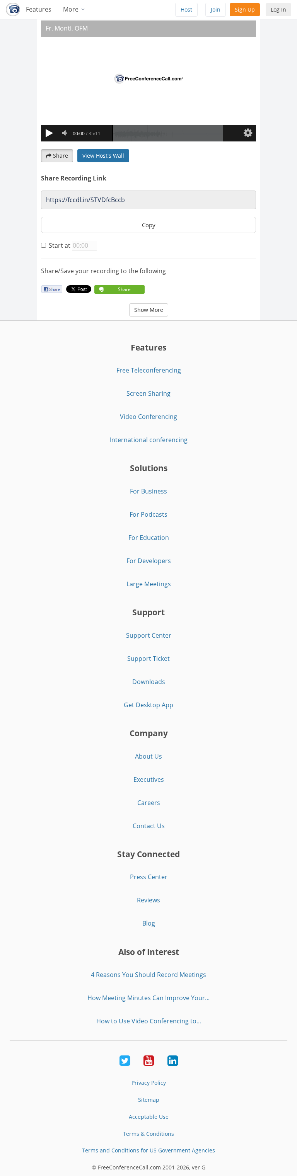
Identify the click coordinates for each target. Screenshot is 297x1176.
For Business (148, 491)
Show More (148, 309)
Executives (148, 779)
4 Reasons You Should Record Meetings (148, 974)
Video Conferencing (148, 416)
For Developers (148, 561)
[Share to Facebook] (51, 289)
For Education (148, 537)
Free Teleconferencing (148, 370)
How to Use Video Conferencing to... (148, 1021)
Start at (59, 245)
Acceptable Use (149, 1116)
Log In (278, 9)
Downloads (148, 681)
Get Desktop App (148, 705)
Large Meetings (148, 584)
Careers (148, 802)
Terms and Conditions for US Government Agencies (148, 1150)
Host (186, 9)
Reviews (148, 900)
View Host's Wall (103, 155)
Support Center (148, 635)
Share (60, 155)
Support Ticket (148, 658)
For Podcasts (148, 514)
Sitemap (148, 1099)
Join (215, 9)
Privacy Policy (148, 1082)
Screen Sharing (148, 393)
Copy (148, 225)
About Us (148, 756)
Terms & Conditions (148, 1133)
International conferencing (149, 440)
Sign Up (245, 9)
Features (38, 9)
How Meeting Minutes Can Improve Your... (148, 998)
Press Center (148, 877)
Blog (148, 923)
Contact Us (149, 826)
